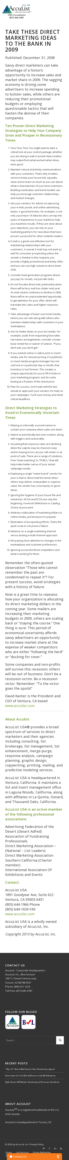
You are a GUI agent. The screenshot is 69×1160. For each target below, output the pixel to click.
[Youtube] (61, 1148)
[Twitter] (44, 1148)
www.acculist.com (19, 705)
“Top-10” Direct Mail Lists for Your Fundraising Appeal (30, 1069)
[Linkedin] (55, 1148)
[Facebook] (49, 1148)
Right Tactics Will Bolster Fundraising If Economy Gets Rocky (32, 1081)
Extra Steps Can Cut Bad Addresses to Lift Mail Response (30, 1075)
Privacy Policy (37, 1144)
